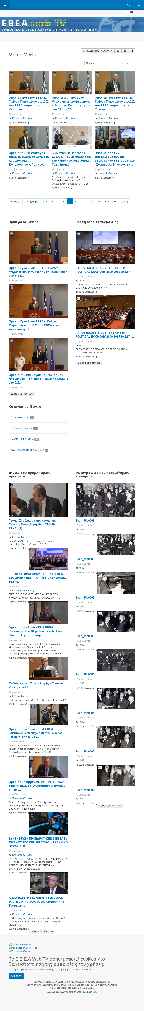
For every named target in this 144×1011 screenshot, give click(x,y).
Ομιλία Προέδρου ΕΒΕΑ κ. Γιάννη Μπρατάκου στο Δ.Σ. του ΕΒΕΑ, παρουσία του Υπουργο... (29, 103)
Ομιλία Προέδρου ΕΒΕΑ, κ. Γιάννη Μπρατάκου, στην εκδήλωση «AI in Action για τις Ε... (38, 272)
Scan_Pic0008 (85, 559)
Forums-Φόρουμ (22, 417)
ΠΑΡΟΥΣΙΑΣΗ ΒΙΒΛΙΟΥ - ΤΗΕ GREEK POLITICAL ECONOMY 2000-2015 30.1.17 (103, 270)
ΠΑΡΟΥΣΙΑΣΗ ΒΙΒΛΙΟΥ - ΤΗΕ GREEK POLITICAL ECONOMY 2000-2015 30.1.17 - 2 (105, 334)
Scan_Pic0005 (85, 674)
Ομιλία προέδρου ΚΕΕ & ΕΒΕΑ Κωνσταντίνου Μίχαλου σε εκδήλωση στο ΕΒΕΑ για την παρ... (36, 631)
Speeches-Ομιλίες (22, 118)
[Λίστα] (131, 50)
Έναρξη (15, 201)
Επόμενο (110, 201)
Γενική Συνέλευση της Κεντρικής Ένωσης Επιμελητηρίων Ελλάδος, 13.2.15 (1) (34, 524)
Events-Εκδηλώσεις (109, 173)
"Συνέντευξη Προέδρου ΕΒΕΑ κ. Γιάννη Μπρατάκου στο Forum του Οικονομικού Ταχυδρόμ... (72, 158)
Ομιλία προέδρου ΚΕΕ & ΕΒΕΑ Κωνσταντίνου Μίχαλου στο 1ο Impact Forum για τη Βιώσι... (36, 733)
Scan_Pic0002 (85, 790)
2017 (81, 280)
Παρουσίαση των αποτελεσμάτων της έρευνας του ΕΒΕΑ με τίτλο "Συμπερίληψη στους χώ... (115, 158)
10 (99, 201)
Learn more (86, 969)
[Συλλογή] (124, 50)
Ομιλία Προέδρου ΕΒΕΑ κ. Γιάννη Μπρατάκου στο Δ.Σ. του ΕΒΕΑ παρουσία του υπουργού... (38, 325)
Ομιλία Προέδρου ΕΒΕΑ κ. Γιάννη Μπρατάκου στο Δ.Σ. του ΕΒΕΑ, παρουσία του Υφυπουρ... (115, 103)
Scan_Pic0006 (85, 636)
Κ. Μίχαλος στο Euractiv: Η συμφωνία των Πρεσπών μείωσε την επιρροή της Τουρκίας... (36, 901)
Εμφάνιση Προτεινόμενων (97, 50)
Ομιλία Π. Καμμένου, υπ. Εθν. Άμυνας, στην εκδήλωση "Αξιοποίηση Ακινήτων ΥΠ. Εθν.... (37, 785)
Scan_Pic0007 (85, 597)
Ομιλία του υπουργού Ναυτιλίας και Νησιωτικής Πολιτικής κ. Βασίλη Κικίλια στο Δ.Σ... (38, 378)
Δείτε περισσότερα (22, 393)
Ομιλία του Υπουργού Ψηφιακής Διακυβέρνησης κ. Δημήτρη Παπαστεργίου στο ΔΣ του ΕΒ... (71, 103)
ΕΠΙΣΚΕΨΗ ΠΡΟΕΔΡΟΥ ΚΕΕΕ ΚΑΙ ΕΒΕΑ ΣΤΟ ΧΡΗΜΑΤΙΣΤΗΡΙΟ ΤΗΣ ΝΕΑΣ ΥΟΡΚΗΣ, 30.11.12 (38, 578)
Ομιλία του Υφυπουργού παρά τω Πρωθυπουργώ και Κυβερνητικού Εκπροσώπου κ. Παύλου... (29, 158)
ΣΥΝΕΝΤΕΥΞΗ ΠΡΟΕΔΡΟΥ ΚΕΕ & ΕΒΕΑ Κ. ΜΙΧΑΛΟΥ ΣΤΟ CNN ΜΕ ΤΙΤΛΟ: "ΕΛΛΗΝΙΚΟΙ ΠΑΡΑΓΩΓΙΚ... (38, 842)
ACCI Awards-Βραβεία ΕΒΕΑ (29, 450)
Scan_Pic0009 (85, 520)
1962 (81, 529)
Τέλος (124, 201)
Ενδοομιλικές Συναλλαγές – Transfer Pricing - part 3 (36, 685)
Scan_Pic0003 (85, 751)
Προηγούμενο (33, 201)
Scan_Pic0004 (85, 713)
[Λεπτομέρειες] (118, 50)
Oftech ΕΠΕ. (91, 991)
